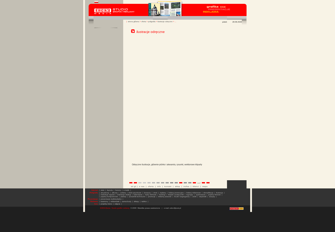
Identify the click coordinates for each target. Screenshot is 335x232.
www (102, 190)
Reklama (94, 201)
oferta (143, 21)
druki (155, 193)
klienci (196, 186)
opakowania (201, 195)
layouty (110, 190)
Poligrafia (94, 193)
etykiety (163, 193)
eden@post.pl (175, 208)
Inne (96, 204)
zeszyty (212, 196)
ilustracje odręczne (165, 21)
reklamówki (115, 201)
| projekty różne (105, 204)
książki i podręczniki (176, 195)
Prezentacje (93, 199)
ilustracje (219, 193)
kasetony (104, 201)
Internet (94, 190)
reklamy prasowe (165, 196)
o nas (141, 186)
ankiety (123, 193)
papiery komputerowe (109, 196)
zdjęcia (117, 204)
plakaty (123, 196)
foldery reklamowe (193, 193)
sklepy (136, 201)
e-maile (126, 190)
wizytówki (202, 196)
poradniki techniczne (137, 196)
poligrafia (151, 21)
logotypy (189, 195)
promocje (151, 196)
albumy (115, 193)
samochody (126, 201)
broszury (147, 193)
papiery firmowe (214, 195)
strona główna (133, 21)
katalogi (162, 195)
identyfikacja (208, 193)
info (159, 186)
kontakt (168, 186)
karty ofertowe (151, 195)
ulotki (194, 196)
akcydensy (105, 193)
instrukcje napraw (108, 195)
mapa (205, 186)
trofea (186, 186)
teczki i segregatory (182, 196)
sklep (177, 186)
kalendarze (138, 195)
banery (118, 190)
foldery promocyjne (176, 193)
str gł (134, 186)
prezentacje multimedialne (111, 199)
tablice (144, 201)
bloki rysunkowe (135, 193)
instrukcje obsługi (124, 195)
